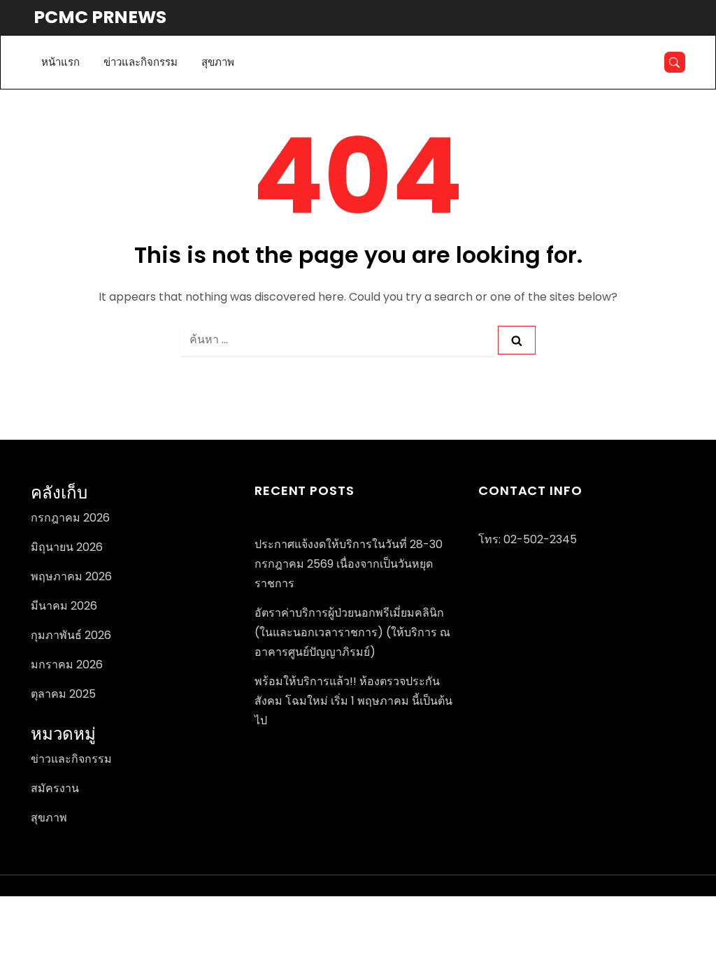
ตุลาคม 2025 (63, 694)
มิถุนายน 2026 (67, 547)
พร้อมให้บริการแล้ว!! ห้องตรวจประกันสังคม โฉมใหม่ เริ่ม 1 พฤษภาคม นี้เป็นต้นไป (353, 700)
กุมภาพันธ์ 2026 (71, 635)
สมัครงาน (55, 788)
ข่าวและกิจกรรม (140, 62)
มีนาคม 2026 (64, 606)
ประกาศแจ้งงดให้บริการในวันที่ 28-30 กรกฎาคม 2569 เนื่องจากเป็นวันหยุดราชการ (349, 563)
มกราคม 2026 (67, 664)
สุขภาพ (217, 62)
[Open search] (674, 62)
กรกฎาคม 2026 (70, 518)
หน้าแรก (60, 62)
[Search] (517, 340)
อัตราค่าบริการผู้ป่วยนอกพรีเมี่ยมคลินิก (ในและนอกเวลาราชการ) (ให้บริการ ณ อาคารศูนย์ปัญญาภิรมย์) (352, 632)
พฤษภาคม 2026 (71, 576)
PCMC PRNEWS (100, 17)
